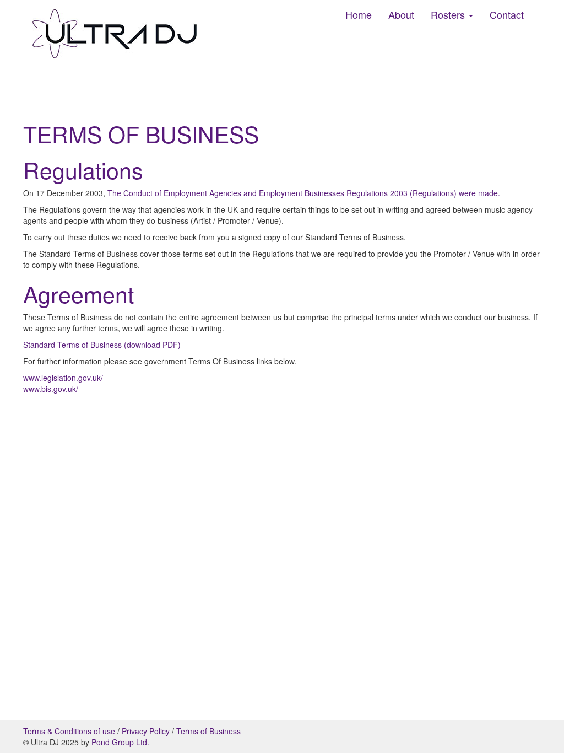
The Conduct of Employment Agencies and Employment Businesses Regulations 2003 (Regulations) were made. (303, 192)
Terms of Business (208, 730)
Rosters (449, 14)
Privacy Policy (146, 730)
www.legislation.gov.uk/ (63, 377)
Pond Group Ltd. (120, 741)
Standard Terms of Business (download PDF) (102, 344)
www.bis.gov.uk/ (50, 388)
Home (358, 14)
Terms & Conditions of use (69, 730)
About (401, 14)
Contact (507, 14)
